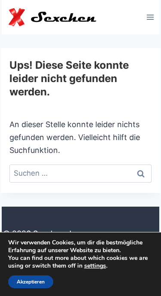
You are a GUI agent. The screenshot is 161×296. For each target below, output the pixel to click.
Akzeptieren (31, 281)
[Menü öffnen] (150, 17)
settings (95, 266)
